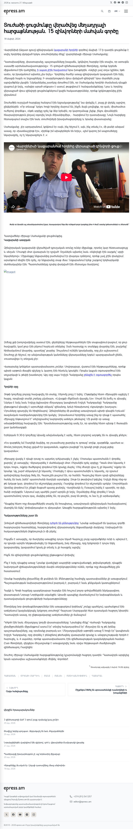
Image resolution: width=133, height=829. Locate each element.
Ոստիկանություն (77, 676)
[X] (111, 2)
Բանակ (58, 676)
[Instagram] (127, 2)
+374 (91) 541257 (83, 796)
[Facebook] (115, 2)
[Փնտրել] (102, 11)
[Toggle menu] (126, 11)
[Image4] (66, 305)
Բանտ (47, 676)
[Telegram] (123, 2)
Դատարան (97, 676)
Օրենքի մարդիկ (30, 676)
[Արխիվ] (109, 11)
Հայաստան (10, 676)
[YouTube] (119, 2)
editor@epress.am (82, 801)
